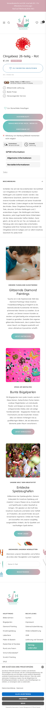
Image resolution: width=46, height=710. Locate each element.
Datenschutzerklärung (34, 626)
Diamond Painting (10, 626)
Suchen (28, 618)
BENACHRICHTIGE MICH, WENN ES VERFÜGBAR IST (23, 126)
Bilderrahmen (8, 618)
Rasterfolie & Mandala (11, 644)
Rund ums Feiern (9, 648)
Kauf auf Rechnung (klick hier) (23, 9)
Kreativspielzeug (9, 631)
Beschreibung (9, 181)
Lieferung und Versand (34, 639)
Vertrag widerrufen (32, 646)
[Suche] (9, 23)
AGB (27, 635)
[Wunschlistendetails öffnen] (36, 22)
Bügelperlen (7, 622)
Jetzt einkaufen (23, 432)
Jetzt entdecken (23, 336)
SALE (5, 661)
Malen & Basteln (9, 639)
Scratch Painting (9, 657)
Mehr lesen (23, 534)
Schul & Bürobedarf (10, 653)
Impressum (30, 622)
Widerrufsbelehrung (33, 631)
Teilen (5, 172)
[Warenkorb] (42, 23)
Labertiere (7, 635)
